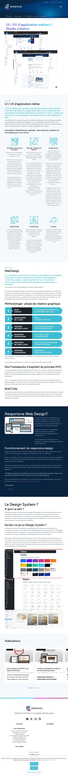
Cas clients (19, 746)
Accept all (34, 763)
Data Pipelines (21, 672)
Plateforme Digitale (32, 672)
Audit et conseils (11, 672)
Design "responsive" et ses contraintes (27, 481)
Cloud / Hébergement (42, 672)
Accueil (10, 16)
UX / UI (60, 672)
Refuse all (34, 768)
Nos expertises (17, 16)
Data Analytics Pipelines (19, 740)
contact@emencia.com (34, 754)
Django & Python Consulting (19, 732)
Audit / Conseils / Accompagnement (19, 730)
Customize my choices (34, 772)
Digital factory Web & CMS (19, 737)
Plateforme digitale (19, 734)
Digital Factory (54, 672)
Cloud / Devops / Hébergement (19, 738)
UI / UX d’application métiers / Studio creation (35, 16)
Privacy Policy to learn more (48, 760)
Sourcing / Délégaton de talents (19, 742)
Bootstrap (10, 489)
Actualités (50, 724)
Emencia (19, 724)
